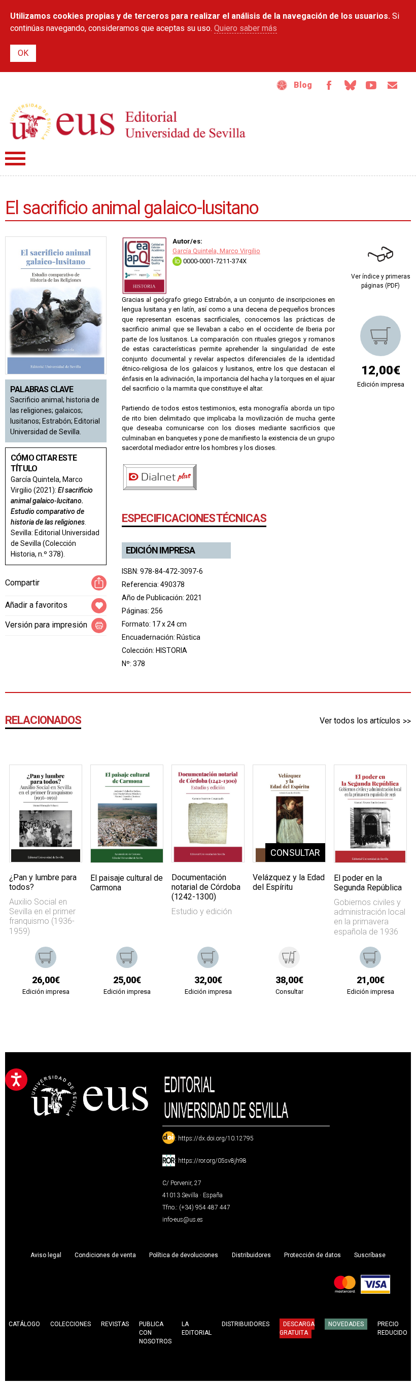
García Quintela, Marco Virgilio (216, 251)
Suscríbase (370, 1255)
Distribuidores (251, 1255)
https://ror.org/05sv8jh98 (212, 1160)
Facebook (329, 85)
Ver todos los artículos (360, 720)
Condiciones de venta (105, 1255)
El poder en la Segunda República (368, 882)
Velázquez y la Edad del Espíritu (289, 882)
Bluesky (350, 85)
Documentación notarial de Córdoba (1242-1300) (205, 887)
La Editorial (197, 1328)
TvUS (371, 85)
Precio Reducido (392, 1328)
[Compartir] (99, 583)
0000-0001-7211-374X (214, 261)
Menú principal (15, 158)
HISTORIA (171, 650)
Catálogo (24, 1324)
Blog (303, 85)
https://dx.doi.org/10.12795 (216, 1138)
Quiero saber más (245, 28)
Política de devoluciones (183, 1255)
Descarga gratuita (297, 1328)
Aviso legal (45, 1255)
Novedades (346, 1324)
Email (393, 85)
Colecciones (70, 1324)
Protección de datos (312, 1255)
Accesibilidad (282, 85)
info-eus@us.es (182, 1219)
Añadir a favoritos (36, 605)
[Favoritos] (61, 785)
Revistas (115, 1324)
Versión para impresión (46, 625)
